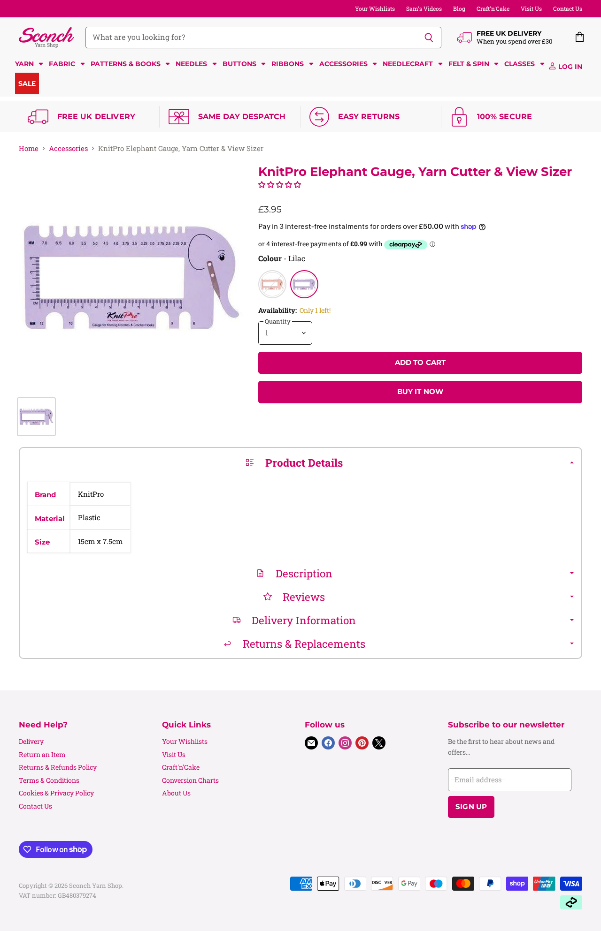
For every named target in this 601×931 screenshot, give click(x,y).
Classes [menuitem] (519, 64)
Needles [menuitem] (191, 64)
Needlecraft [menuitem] (408, 64)
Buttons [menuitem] (239, 64)
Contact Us (567, 8)
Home (29, 148)
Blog (459, 8)
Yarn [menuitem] (24, 64)
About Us (176, 792)
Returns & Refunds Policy (58, 767)
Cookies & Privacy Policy (56, 792)
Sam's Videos (424, 8)
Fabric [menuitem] (62, 64)
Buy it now (420, 391)
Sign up (471, 806)
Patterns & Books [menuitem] (126, 64)
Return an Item (42, 754)
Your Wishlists (375, 8)
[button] (279, 184)
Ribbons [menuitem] (287, 64)
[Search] (428, 37)
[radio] (272, 284)
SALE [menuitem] (27, 83)
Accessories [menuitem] (343, 64)
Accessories (68, 148)
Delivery (31, 741)
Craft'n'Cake (493, 8)
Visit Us (531, 8)
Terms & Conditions (49, 780)
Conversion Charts (190, 780)
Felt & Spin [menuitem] (468, 64)
